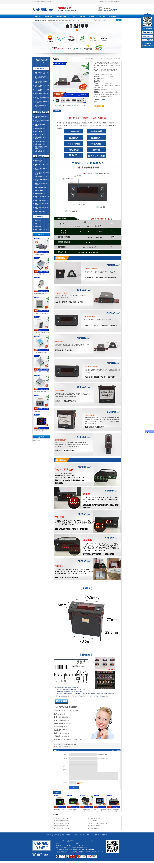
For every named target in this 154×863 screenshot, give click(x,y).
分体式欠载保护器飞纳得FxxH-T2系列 (42, 98)
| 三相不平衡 (76, 20)
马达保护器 (40, 68)
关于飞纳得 (102, 16)
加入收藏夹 (67, 105)
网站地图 (113, 1)
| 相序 (50, 20)
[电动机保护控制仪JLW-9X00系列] (73, 808)
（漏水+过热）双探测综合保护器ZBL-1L (42, 173)
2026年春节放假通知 (92, 820)
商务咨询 (149, 32)
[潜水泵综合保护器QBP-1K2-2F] (41, 390)
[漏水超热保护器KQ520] (41, 350)
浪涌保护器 (38, 226)
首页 (89, 59)
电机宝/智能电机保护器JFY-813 (41, 204)
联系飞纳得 (119, 1)
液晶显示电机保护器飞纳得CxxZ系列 (42, 86)
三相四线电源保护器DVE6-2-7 (40, 138)
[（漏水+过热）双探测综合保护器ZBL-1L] (41, 331)
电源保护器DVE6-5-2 (41, 134)
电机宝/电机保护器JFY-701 (42, 200)
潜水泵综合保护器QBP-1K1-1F (41, 169)
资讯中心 (89, 835)
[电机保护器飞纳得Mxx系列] (41, 409)
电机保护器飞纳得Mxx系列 (41, 73)
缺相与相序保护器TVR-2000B (41, 125)
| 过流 (53, 20)
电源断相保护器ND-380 (41, 128)
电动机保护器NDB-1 (40, 211)
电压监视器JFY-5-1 (40, 131)
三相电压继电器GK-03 (41, 141)
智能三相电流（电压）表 (42, 229)
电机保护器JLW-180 (40, 193)
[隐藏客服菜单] (147, 22)
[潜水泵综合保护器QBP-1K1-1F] (41, 311)
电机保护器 (48, 16)
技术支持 (149, 40)
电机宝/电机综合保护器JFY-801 (41, 208)
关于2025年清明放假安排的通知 (61, 828)
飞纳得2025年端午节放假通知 (61, 825)
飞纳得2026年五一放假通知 (93, 818)
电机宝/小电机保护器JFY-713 (42, 197)
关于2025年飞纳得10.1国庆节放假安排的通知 (97, 823)
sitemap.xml (85, 841)
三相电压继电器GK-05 (41, 144)
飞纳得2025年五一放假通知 (93, 825)
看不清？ (83, 782)
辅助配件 (40, 216)
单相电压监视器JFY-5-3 (41, 151)
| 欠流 (56, 20)
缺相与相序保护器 (61, 16)
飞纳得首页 (37, 16)
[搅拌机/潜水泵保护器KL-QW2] (41, 272)
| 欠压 (65, 20)
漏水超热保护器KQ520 (41, 176)
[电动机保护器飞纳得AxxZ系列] (41, 429)
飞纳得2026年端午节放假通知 (61, 818)
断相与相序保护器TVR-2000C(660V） (41, 147)
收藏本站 (102, 1)
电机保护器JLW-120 (40, 190)
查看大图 (59, 105)
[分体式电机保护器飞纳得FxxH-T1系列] (57, 102)
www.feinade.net (72, 847)
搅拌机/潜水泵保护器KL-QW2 (42, 165)
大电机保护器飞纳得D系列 (41, 94)
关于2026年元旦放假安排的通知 (61, 823)
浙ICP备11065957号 (60, 847)
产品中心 (73, 16)
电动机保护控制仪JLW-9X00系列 (41, 106)
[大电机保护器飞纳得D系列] (59, 808)
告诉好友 (84, 105)
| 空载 (59, 20)
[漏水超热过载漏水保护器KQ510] (41, 370)
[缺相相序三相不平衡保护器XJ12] (41, 292)
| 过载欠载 (46, 20)
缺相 (43, 20)
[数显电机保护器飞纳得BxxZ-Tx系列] (113, 808)
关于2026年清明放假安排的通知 (61, 820)
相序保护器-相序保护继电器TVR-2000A (42, 121)
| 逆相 (68, 20)
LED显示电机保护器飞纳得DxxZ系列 (42, 90)
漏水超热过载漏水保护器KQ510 (42, 180)
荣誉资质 (92, 16)
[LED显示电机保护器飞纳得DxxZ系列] (86, 808)
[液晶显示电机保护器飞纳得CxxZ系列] (100, 808)
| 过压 (62, 20)
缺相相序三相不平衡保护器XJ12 (42, 117)
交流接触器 (38, 221)
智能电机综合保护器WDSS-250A (40, 161)
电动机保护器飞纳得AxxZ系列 (42, 77)
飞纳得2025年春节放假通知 (93, 828)
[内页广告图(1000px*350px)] (77, 37)
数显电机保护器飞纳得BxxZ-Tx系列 (41, 82)
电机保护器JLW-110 (40, 188)
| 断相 (71, 20)
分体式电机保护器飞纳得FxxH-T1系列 (42, 102)
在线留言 (107, 1)
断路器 (37, 223)
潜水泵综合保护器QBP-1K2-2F (41, 184)
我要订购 (76, 105)
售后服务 (149, 36)
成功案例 (82, 16)
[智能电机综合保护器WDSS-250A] (41, 253)
